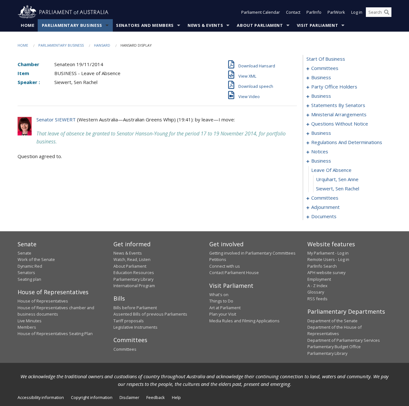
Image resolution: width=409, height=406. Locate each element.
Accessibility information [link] (41, 397)
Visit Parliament (317, 25)
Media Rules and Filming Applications (244, 321)
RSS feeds (317, 299)
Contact (293, 12)
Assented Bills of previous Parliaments (150, 314)
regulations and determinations (346, 142)
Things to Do (221, 301)
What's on (218, 294)
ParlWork (336, 12)
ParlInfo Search (322, 266)
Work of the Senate (36, 259)
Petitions (217, 259)
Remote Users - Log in (328, 259)
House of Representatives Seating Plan (55, 333)
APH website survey (326, 272)
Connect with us (224, 266)
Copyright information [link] (91, 397)
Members (27, 327)
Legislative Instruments (135, 327)
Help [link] (176, 397)
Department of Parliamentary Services (343, 340)
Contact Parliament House (234, 272)
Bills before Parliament (135, 307)
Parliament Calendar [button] (260, 12)
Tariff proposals (128, 321)
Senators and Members (145, 25)
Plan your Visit (222, 314)
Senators (26, 272)
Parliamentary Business (72, 25)
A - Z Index (317, 285)
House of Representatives (43, 301)
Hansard (102, 45)
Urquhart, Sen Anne (337, 179)
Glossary (315, 292)
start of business (325, 59)
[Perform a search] (386, 12)
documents (323, 216)
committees (324, 68)
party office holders (334, 86)
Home (28, 25)
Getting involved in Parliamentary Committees (252, 253)
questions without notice (339, 123)
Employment (319, 279)
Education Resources (133, 272)
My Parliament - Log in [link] (328, 253)
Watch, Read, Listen (131, 259)
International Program (134, 285)
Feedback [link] (155, 397)
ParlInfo (313, 12)
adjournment (325, 207)
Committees (124, 349)
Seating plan (29, 279)
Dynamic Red (30, 266)
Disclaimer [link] (129, 397)
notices (319, 151)
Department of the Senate (332, 321)
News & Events (205, 25)
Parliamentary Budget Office (334, 346)
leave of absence (331, 170)
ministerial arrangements (339, 114)
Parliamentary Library (133, 279)
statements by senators (338, 105)
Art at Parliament (225, 307)
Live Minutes (30, 321)
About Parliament (260, 25)
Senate (24, 253)
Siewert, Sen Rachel (337, 188)
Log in (356, 12)
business (321, 77)
